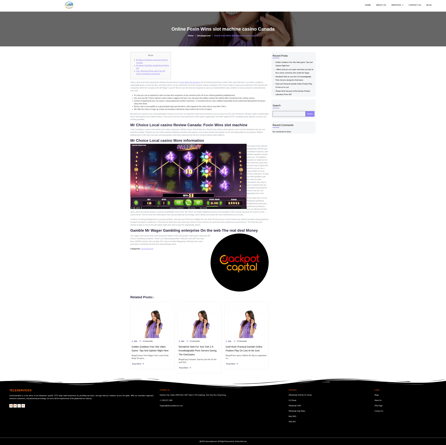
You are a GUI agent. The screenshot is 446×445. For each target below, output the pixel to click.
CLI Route (292, 400)
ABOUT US (381, 5)
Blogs (377, 395)
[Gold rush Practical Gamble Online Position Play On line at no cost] (246, 320)
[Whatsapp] (19, 406)
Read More (136, 364)
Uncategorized (203, 36)
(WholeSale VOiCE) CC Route (300, 395)
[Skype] (23, 406)
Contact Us (379, 411)
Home (190, 36)
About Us (378, 400)
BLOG (429, 5)
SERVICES (396, 5)
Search (277, 105)
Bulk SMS (292, 416)
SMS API (292, 422)
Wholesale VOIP (295, 406)
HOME (368, 5)
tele (135, 341)
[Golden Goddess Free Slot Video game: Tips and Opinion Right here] (152, 320)
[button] (397, 5)
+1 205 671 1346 (166, 400)
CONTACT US (415, 5)
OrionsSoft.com (241, 441)
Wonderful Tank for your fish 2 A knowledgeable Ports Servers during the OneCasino (197, 350)
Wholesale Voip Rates (297, 411)
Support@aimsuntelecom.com (171, 406)
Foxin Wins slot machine (190, 82)
